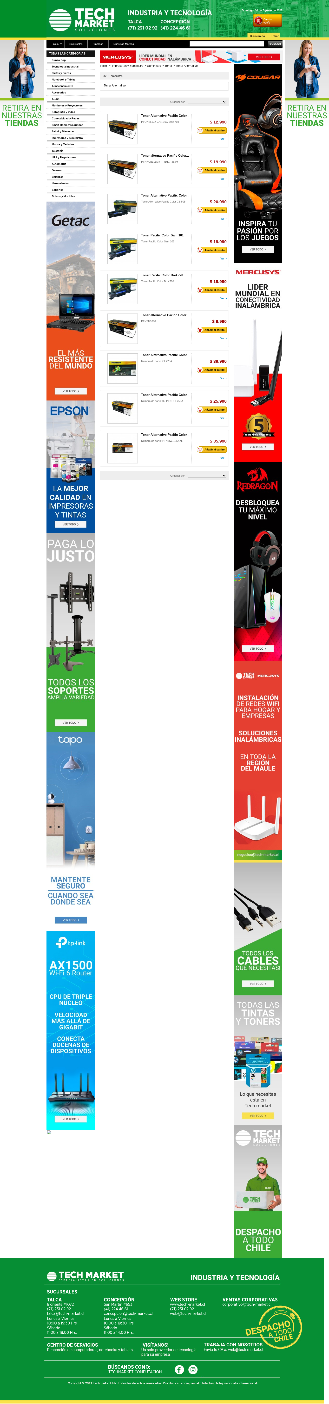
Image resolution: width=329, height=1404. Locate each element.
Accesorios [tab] (59, 92)
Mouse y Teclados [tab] (63, 144)
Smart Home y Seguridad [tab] (67, 124)
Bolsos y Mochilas (63, 196)
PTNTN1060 (148, 321)
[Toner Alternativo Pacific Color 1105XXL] (122, 448)
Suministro (154, 66)
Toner (168, 66)
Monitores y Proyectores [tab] (67, 105)
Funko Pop (59, 60)
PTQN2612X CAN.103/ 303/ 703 (160, 121)
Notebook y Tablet (63, 79)
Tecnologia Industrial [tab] (65, 66)
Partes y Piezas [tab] (61, 73)
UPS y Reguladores (64, 157)
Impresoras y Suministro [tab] (67, 137)
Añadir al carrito (214, 130)
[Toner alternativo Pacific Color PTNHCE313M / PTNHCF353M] (122, 169)
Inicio (53, 45)
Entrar (275, 36)
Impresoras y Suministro (128, 66)
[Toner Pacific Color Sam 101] (122, 249)
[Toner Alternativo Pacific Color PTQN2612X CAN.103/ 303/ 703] (122, 129)
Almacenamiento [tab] (62, 86)
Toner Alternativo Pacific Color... (165, 115)
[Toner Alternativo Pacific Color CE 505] (122, 209)
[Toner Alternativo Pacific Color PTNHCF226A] (122, 368)
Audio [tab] (55, 99)
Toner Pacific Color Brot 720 (162, 275)
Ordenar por (177, 101)
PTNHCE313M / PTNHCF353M (159, 161)
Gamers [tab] (57, 170)
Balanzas (57, 176)
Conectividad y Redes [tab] (65, 118)
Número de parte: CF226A (156, 361)
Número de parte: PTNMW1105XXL (162, 440)
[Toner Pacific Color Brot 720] (122, 289)
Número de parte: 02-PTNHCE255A (162, 401)
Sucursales (76, 44)
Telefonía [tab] (57, 150)
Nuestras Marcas (123, 44)
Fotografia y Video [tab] (63, 112)
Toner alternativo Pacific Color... (165, 155)
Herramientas (60, 183)
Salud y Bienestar (63, 131)
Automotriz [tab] (59, 163)
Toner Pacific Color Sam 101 (162, 235)
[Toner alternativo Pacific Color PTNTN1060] (122, 329)
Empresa (98, 44)
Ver (222, 138)
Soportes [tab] (57, 189)
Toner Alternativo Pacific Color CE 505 (163, 201)
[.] (71, 1177)
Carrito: (268, 19)
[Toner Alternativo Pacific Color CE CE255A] (122, 408)
